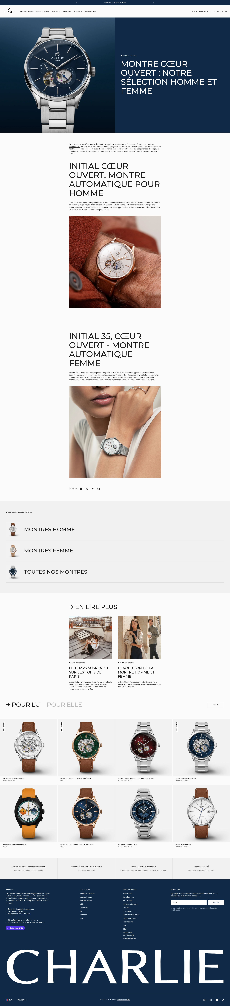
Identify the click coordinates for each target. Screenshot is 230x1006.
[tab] (24, 704)
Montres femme (86, 901)
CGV (124, 925)
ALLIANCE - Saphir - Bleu (128, 845)
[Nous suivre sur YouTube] (217, 1000)
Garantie (126, 908)
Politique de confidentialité (128, 934)
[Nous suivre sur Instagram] (210, 1000)
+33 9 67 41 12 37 (18, 911)
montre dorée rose (96, 380)
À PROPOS (78, 11)
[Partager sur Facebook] (81, 488)
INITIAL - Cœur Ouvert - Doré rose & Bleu (76, 845)
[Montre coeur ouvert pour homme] (115, 262)
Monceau (83, 915)
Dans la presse (128, 897)
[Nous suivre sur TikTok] (223, 1000)
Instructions (127, 911)
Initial (82, 904)
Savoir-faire (127, 894)
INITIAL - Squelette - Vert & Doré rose (75, 778)
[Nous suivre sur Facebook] (204, 1000)
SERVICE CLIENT (91, 11)
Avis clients (127, 901)
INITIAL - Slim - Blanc (184, 845)
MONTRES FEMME (42, 11)
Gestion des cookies (123, 1000)
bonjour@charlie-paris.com (24, 909)
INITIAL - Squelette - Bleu (186, 778)
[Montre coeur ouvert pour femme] (115, 432)
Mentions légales (129, 938)
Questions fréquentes (131, 915)
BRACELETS (56, 11)
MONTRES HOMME (26, 11)
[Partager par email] (98, 488)
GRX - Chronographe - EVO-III (14, 845)
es (96, 375)
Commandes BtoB (129, 918)
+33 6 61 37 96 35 (23, 914)
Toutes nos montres (87, 894)
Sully (82, 918)
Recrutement (128, 922)
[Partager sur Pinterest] (92, 488)
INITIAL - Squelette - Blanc (13, 778)
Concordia (84, 908)
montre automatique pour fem (82, 375)
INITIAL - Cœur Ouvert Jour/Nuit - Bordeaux (136, 778)
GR (81, 911)
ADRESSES (67, 11)
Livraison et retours (130, 904)
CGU (124, 929)
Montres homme (86, 897)
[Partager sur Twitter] (86, 488)
